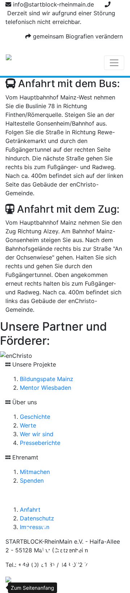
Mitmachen (35, 471)
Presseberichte (40, 442)
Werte (28, 425)
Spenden (32, 480)
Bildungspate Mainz (46, 379)
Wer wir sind (36, 434)
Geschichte (35, 416)
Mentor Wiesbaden (45, 387)
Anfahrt (30, 509)
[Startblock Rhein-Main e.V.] (9, 63)
